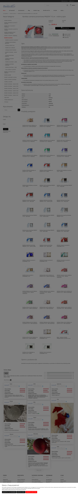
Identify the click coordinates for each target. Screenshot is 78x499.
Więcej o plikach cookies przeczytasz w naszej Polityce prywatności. (14, 489)
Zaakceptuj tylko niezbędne (9, 492)
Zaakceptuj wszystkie (31, 492)
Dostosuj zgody (21, 492)
